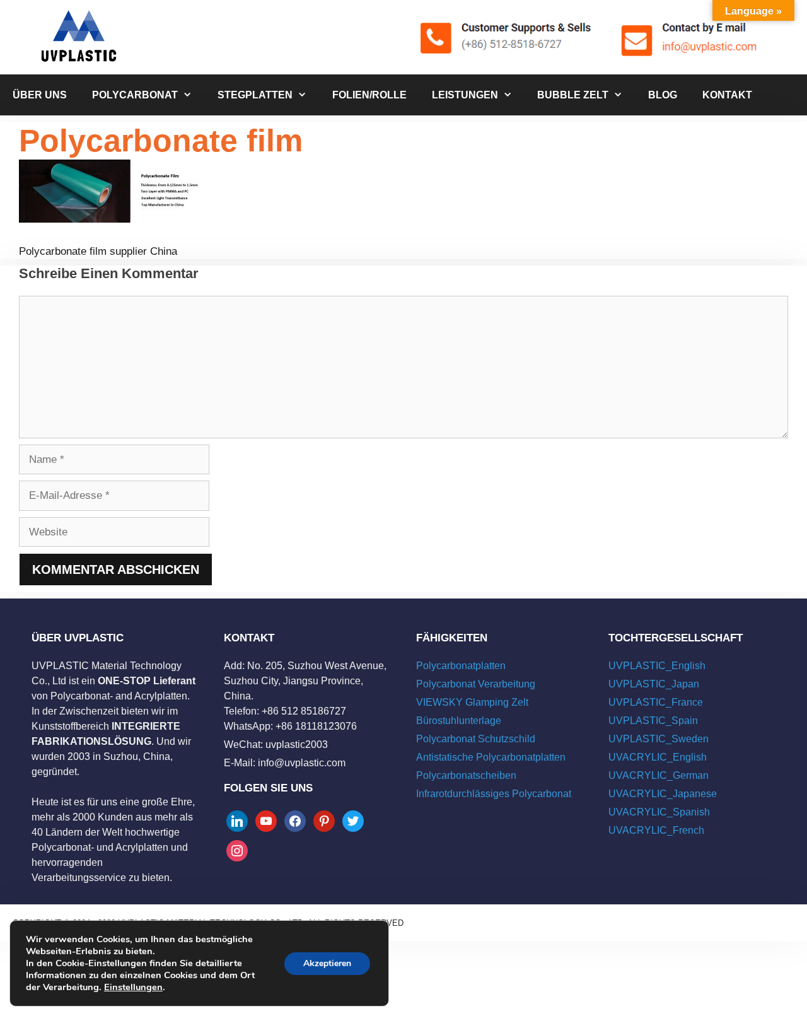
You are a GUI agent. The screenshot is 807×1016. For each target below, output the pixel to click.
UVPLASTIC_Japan (653, 684)
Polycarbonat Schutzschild (475, 738)
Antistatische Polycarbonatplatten (491, 757)
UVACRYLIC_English (657, 757)
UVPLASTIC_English (656, 665)
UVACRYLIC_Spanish (659, 812)
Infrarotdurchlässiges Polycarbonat (493, 793)
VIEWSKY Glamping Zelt (472, 702)
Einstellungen (133, 987)
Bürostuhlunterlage (458, 720)
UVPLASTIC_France (655, 702)
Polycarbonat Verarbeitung (475, 684)
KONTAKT (727, 95)
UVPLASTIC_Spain (653, 720)
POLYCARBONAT (135, 95)
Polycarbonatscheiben (466, 775)
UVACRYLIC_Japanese (662, 793)
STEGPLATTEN (255, 95)
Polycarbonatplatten (461, 665)
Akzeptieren (327, 963)
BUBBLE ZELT (572, 95)
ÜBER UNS (40, 95)
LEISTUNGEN (465, 95)
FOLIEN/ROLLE (369, 95)
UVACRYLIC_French (656, 830)
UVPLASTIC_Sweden (658, 738)
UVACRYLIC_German (658, 775)
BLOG (662, 95)
